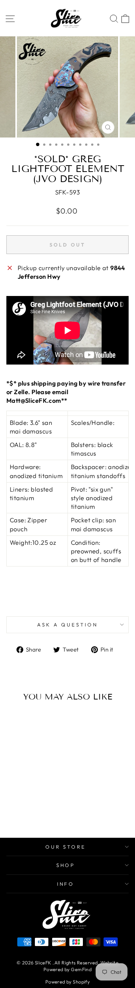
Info (66, 884)
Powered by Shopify (67, 982)
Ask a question (67, 625)
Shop (65, 865)
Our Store (65, 847)
